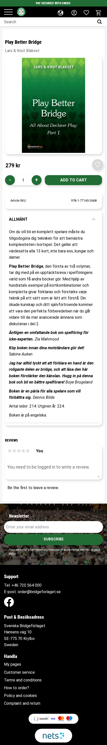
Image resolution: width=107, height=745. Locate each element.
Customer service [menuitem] (19, 672)
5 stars (27, 451)
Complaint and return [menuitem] (22, 703)
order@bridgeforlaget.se (39, 591)
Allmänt (18, 219)
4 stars (23, 451)
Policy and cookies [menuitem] (20, 695)
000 (38, 585)
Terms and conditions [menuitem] (23, 680)
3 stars (18, 451)
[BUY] (73, 180)
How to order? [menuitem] (16, 688)
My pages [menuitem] (12, 664)
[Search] (100, 22)
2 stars (14, 451)
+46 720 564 (22, 585)
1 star (9, 451)
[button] (8, 12)
